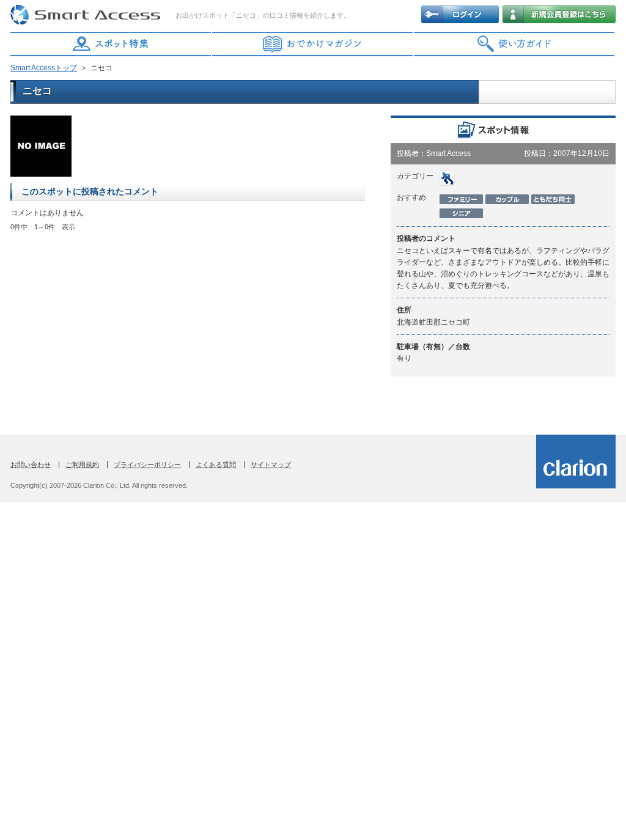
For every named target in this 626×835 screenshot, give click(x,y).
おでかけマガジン (313, 44)
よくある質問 (216, 464)
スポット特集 (111, 44)
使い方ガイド (515, 44)
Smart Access (86, 15)
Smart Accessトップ (43, 68)
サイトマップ (271, 464)
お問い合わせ (30, 464)
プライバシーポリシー (147, 464)
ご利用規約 (82, 464)
